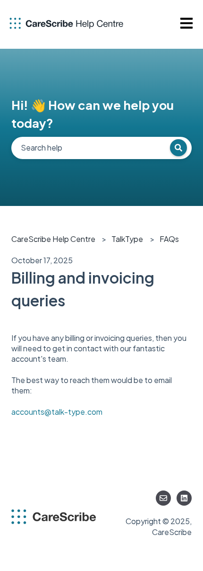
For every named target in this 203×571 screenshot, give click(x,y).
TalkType (127, 239)
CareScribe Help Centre (53, 239)
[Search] (178, 147)
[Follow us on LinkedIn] (184, 498)
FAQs (169, 239)
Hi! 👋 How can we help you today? (92, 114)
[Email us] (163, 498)
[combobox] (101, 148)
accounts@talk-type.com (56, 412)
